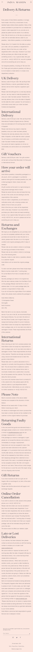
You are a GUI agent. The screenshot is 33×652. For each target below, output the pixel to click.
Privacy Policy (14, 646)
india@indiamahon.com (15, 432)
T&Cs (10, 646)
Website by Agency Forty (17, 649)
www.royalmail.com (7, 548)
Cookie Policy (21, 646)
